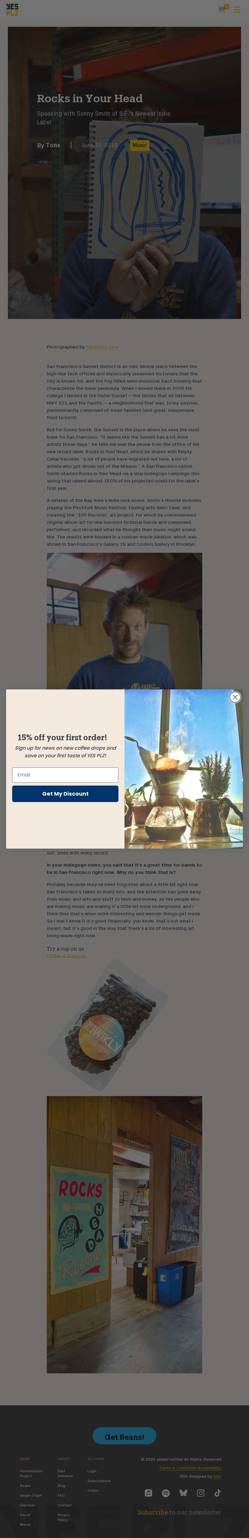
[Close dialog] (235, 697)
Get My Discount (65, 793)
